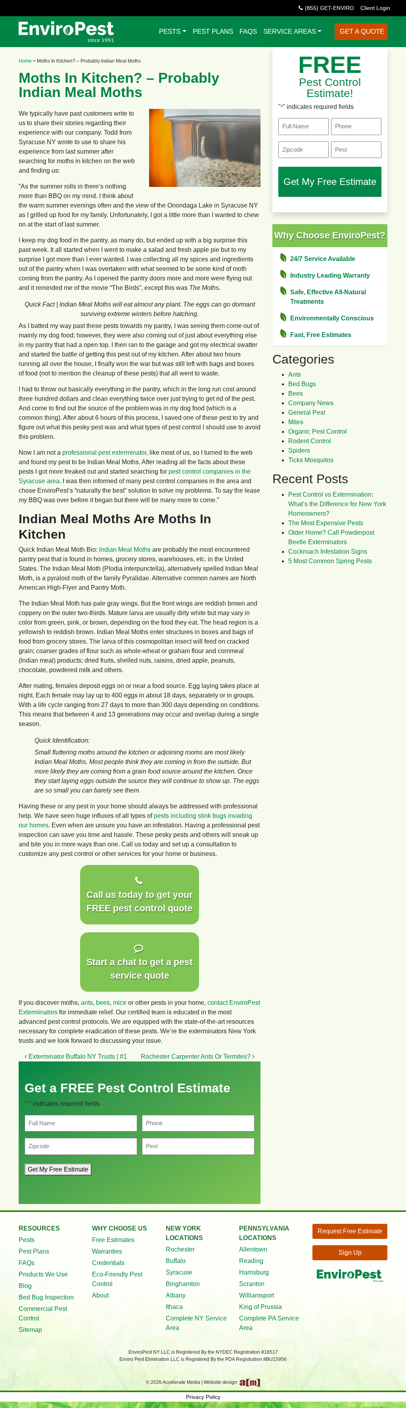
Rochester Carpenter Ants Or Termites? (196, 1056)
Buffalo (176, 1260)
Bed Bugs (302, 384)
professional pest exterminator (104, 452)
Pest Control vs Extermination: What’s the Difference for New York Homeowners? (337, 504)
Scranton (251, 1283)
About (100, 1295)
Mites (295, 422)
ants (87, 1002)
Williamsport (256, 1295)
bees (103, 1002)
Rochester (180, 1249)
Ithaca (174, 1306)
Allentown (253, 1249)
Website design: (221, 1382)
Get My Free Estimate (58, 1169)
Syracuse (179, 1272)
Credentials (108, 1262)
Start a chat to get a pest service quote (139, 969)
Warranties (107, 1251)
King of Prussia (260, 1306)
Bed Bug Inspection (46, 1297)
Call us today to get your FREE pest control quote (139, 902)
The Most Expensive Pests (325, 523)
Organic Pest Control (317, 431)
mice (119, 1002)
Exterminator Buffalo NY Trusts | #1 (77, 1056)
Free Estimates (113, 1240)
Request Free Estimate (350, 1231)
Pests (169, 31)
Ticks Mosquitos (310, 460)
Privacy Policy (203, 1397)
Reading (251, 1260)
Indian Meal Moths (125, 549)
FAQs (248, 31)
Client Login (375, 8)
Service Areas (289, 31)
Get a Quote (361, 31)
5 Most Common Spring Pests (330, 561)
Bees (295, 393)
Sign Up (350, 1252)
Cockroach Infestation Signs (327, 551)
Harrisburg (254, 1272)
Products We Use (43, 1274)
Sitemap (30, 1329)
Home (25, 61)
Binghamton (183, 1283)
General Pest (306, 412)
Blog (25, 1285)
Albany (176, 1295)
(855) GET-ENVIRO (329, 8)
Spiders (299, 450)
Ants (294, 374)
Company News (310, 403)
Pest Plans (213, 31)
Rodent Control (309, 441)
